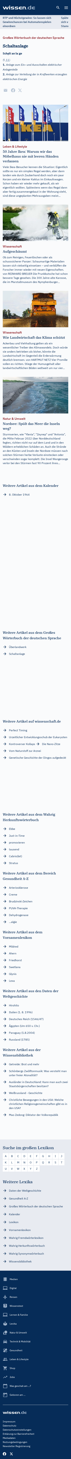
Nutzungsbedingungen (15, 1442)
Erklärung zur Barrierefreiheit (18, 1433)
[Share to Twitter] (20, 90)
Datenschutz (9, 1425)
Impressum (9, 1421)
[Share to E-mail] (5, 90)
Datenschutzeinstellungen (17, 1429)
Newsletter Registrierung (16, 1446)
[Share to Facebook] (13, 90)
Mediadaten (9, 1437)
